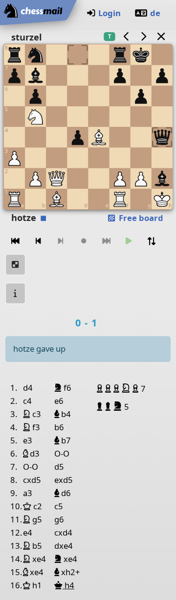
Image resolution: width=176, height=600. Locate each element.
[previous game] (126, 36)
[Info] (15, 293)
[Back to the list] (161, 36)
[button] (101, 388)
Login (109, 13)
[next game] (144, 36)
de (155, 13)
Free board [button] (140, 217)
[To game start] (15, 241)
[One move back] (38, 241)
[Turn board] (151, 241)
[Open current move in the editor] (15, 264)
